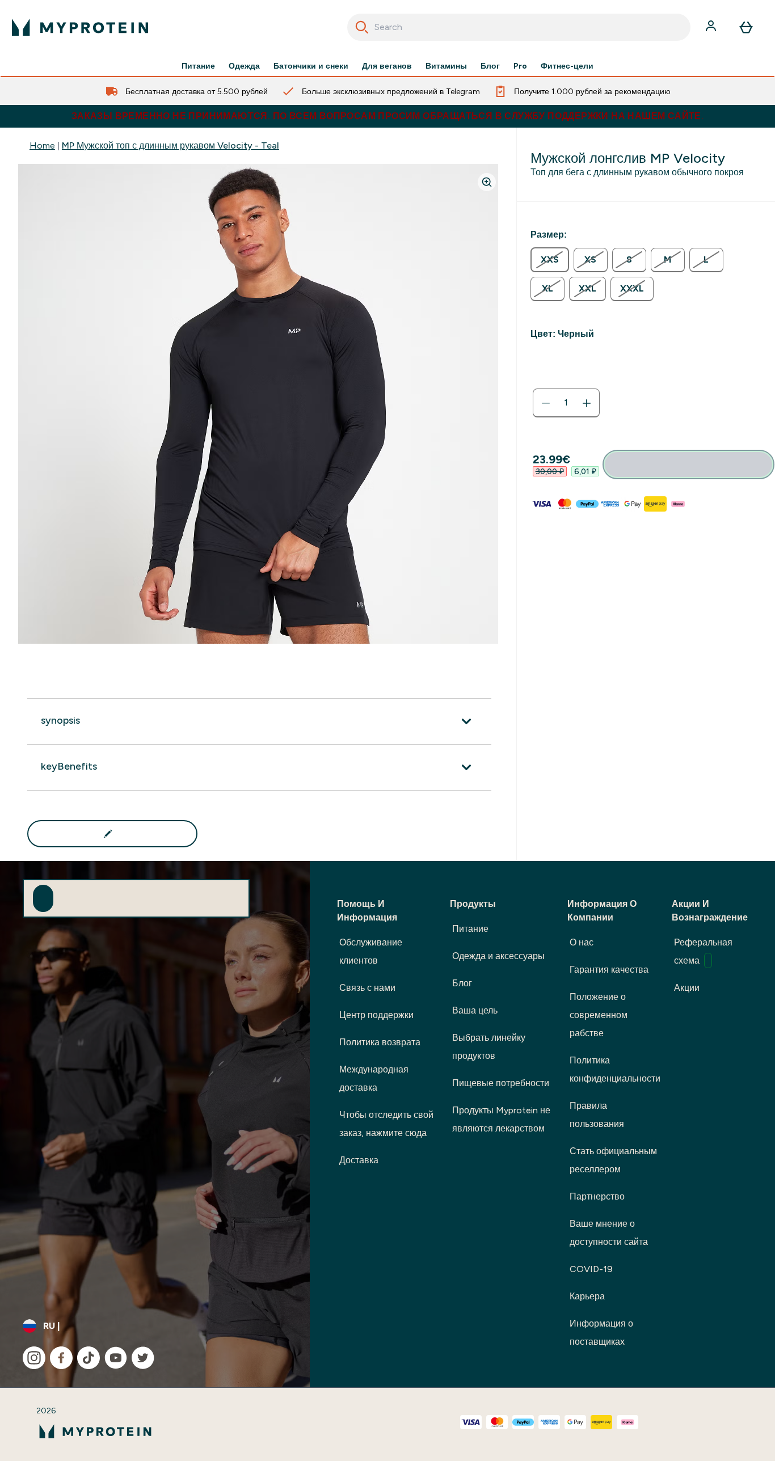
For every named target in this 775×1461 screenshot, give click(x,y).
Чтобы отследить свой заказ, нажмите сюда (386, 1124)
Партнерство (597, 1196)
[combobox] (519, 27)
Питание (198, 66)
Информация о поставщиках (601, 1332)
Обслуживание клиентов (370, 951)
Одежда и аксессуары (498, 956)
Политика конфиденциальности (615, 1069)
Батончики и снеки (310, 66)
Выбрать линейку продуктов (488, 1047)
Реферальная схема (703, 951)
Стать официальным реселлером (613, 1160)
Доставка (358, 1160)
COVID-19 (591, 1269)
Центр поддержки (376, 1015)
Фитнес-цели (567, 66)
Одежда (244, 66)
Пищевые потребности (500, 1083)
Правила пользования (597, 1115)
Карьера (587, 1296)
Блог (490, 66)
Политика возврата (379, 1042)
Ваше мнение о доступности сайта (609, 1233)
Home (42, 145)
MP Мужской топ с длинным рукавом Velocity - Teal (170, 145)
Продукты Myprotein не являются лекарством (501, 1119)
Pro (520, 66)
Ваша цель (475, 1010)
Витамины (446, 66)
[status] (566, 403)
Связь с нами (367, 988)
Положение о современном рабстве (598, 1015)
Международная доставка (373, 1078)
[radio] (549, 259)
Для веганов (387, 66)
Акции (687, 988)
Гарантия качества (609, 969)
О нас (581, 942)
